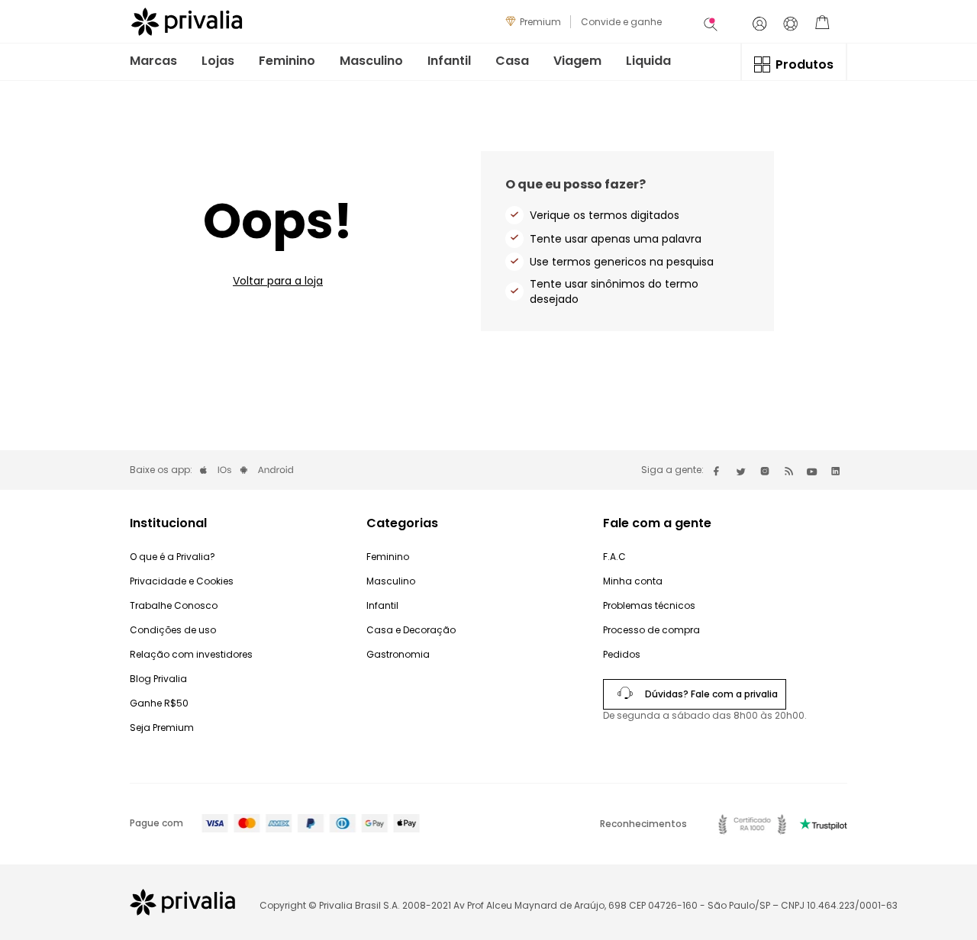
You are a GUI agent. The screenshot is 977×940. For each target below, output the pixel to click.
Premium (540, 21)
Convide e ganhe (621, 21)
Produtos (804, 64)
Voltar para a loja (278, 280)
